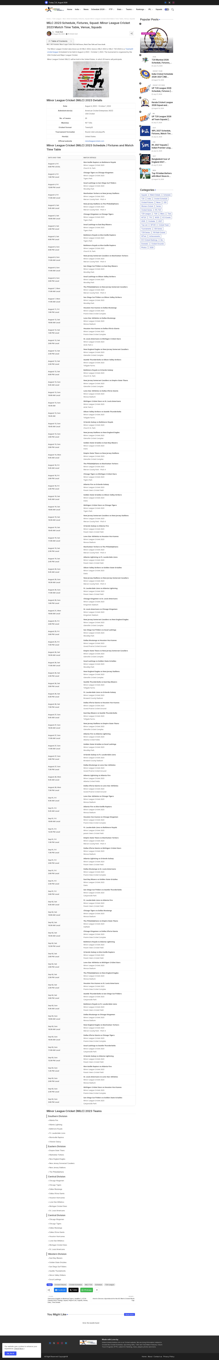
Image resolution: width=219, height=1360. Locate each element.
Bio (162, 240)
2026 (143, 221)
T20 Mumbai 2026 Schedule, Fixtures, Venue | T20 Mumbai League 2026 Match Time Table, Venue (161, 61)
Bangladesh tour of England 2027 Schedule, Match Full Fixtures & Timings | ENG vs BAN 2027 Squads (161, 161)
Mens (162, 214)
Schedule (98, 1285)
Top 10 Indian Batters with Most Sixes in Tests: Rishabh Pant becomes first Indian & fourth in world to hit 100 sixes (162, 175)
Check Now (18, 1349)
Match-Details (155, 195)
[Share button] (97, 1290)
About (150, 1356)
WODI (157, 217)
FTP (110, 9)
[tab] (70, 9)
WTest (143, 236)
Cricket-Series (146, 210)
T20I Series (145, 232)
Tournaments (146, 229)
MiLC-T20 (88, 1285)
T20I (155, 214)
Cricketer (151, 221)
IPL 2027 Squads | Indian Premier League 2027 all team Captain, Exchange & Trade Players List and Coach (162, 146)
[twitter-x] (169, 2)
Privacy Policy (168, 1356)
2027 (160, 221)
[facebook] (165, 2)
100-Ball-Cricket (159, 232)
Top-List (144, 225)
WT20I (153, 225)
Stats (119, 9)
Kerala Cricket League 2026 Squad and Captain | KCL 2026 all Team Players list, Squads (162, 104)
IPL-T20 (158, 210)
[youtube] (58, 1343)
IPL (150, 9)
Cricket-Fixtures (60, 1285)
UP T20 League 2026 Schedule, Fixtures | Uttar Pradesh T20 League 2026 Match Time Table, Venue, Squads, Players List (161, 90)
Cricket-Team (164, 225)
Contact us (158, 1356)
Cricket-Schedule (75, 1285)
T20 (142, 199)
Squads (159, 9)
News (86, 9)
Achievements (154, 236)
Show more (129, 1314)
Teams (129, 9)
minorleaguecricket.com (94, 141)
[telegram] (66, 1343)
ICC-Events (166, 217)
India (77, 9)
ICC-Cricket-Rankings (149, 240)
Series (158, 206)
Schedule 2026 (97, 9)
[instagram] (173, 2)
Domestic (144, 244)
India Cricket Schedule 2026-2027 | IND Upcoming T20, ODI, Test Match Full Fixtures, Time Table (162, 75)
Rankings (140, 9)
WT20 (143, 217)
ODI (165, 202)
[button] (167, 9)
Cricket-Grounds (157, 244)
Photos (144, 247)
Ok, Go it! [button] (10, 1353)
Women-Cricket (147, 206)
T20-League (56, 19)
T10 (150, 217)
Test (169, 214)
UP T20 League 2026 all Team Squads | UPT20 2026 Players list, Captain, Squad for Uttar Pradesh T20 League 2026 (162, 118)
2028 (152, 247)
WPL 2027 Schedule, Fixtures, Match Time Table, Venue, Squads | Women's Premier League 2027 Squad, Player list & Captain (162, 132)
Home (69, 9)
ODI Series (158, 229)
